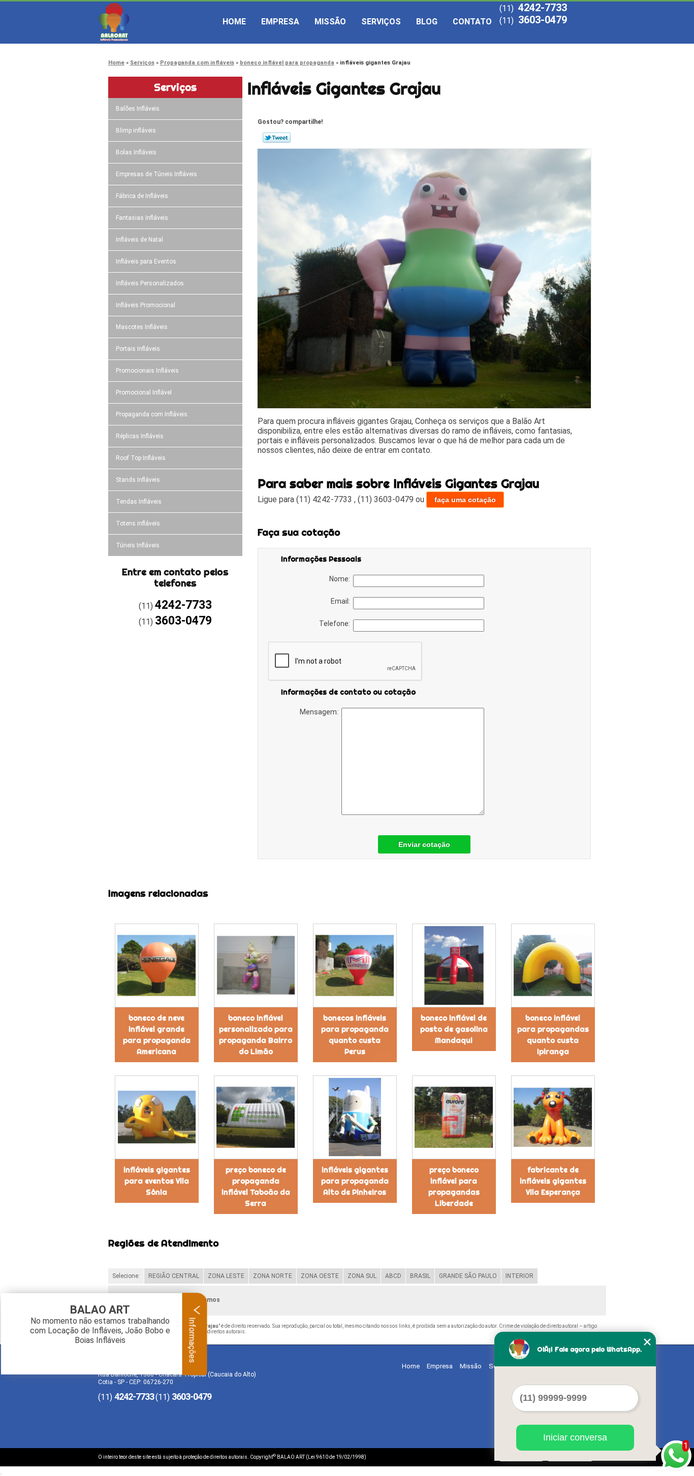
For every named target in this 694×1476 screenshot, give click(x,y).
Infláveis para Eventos (146, 261)
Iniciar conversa (575, 1437)
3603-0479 (542, 20)
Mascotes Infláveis (142, 327)
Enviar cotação (424, 844)
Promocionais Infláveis (147, 370)
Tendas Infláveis (139, 501)
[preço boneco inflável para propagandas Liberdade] (454, 1117)
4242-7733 (542, 8)
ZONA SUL (362, 1276)
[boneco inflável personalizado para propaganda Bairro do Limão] (256, 965)
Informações (192, 1339)
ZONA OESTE (320, 1276)
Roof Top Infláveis (141, 458)
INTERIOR (519, 1276)
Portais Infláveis (138, 348)
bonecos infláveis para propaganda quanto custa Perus (355, 1034)
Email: (342, 601)
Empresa (280, 21)
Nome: (341, 579)
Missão (330, 21)
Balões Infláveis (138, 108)
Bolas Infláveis (136, 152)
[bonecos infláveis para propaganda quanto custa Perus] (355, 965)
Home (234, 21)
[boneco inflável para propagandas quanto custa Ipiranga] (553, 965)
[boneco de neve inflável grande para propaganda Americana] (157, 965)
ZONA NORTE (272, 1276)
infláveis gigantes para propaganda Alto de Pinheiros (355, 1181)
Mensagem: (320, 712)
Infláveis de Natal (139, 239)
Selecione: (126, 1276)
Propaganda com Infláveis (151, 414)
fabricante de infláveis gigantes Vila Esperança (553, 1181)
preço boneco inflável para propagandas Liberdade (454, 1186)
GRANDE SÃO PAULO (468, 1276)
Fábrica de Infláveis (142, 196)
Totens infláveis (138, 523)
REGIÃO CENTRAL (173, 1276)
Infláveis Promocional (145, 305)
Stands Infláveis (138, 479)
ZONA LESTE (226, 1276)
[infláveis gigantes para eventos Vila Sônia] (157, 1117)
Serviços (381, 21)
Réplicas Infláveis (140, 436)
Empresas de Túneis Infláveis (156, 174)
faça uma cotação (465, 500)
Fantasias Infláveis (142, 217)
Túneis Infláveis (138, 545)
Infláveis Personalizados (150, 283)
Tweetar (277, 138)
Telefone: (336, 623)
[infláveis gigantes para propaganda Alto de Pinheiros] (355, 1117)
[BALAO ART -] (156, 22)
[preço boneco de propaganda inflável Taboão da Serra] (256, 1117)
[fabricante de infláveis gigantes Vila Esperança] (553, 1117)
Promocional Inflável (144, 392)
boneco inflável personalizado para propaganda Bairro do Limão (256, 1034)
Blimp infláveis (136, 130)
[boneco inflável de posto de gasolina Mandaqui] (454, 965)
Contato (472, 21)
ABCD (393, 1276)
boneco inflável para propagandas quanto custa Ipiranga (553, 1034)
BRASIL (420, 1276)
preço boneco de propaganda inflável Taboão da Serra (256, 1186)
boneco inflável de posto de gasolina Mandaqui (454, 1029)
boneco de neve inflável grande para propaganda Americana (157, 1034)
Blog (426, 21)
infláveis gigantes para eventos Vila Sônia (156, 1181)
